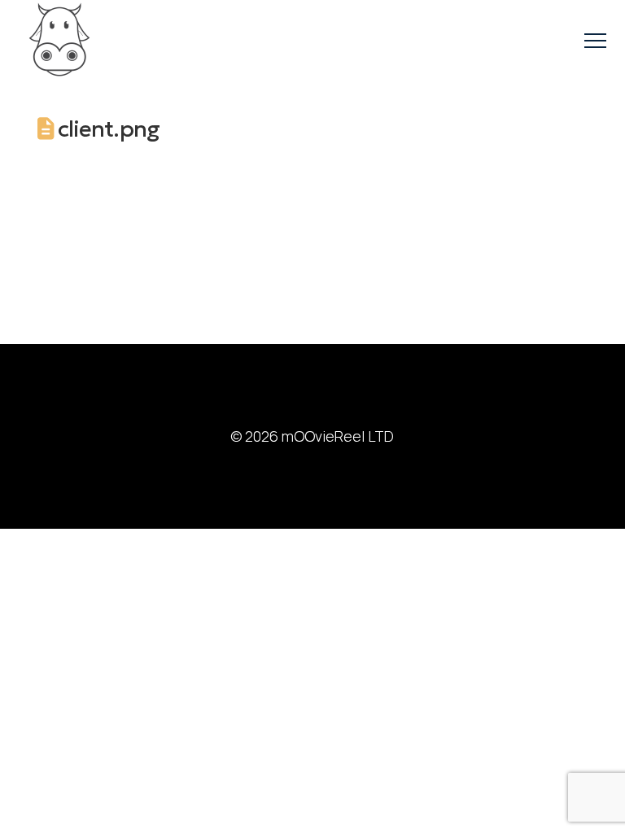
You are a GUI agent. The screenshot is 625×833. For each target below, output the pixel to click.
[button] (595, 41)
